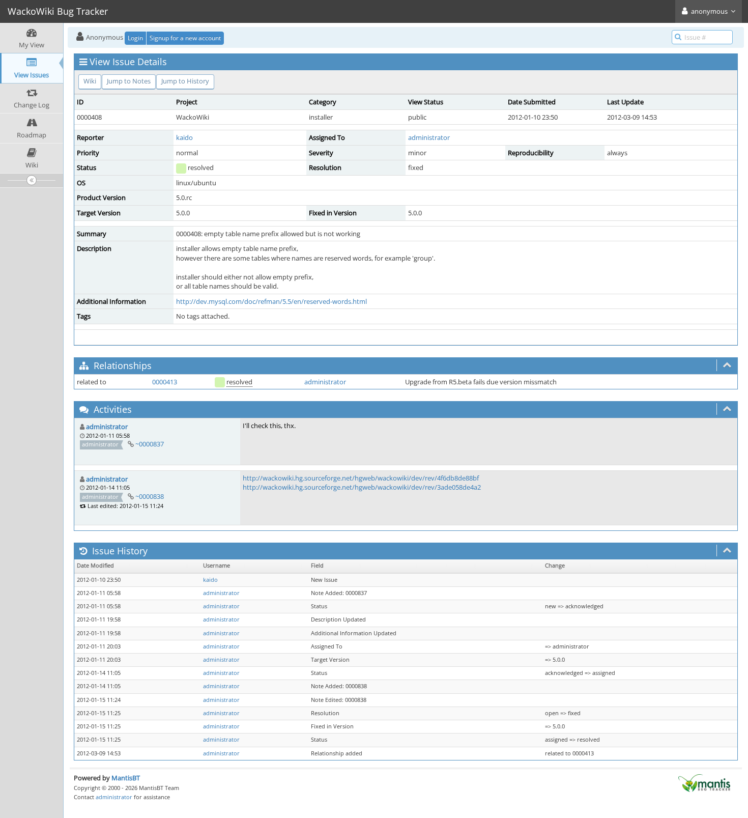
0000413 (164, 381)
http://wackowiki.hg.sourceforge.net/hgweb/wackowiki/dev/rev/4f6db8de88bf (361, 478)
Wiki (89, 81)
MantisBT (125, 777)
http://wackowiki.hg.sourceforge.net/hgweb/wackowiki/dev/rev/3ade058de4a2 (362, 487)
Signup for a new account (185, 38)
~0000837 (149, 443)
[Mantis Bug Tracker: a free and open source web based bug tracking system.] (704, 782)
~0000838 (149, 496)
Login (135, 38)
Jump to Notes (129, 81)
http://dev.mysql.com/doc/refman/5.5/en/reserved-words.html (271, 301)
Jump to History (185, 81)
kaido (184, 137)
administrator (429, 137)
